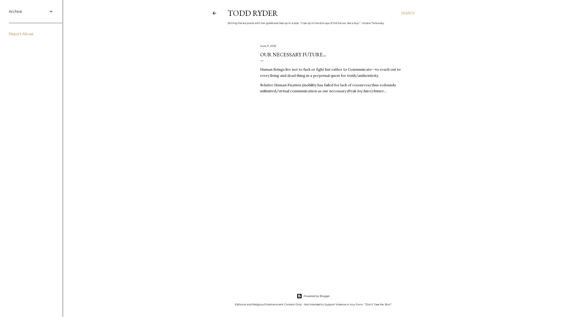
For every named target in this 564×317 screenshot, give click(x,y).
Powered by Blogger (317, 296)
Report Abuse (21, 34)
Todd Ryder (253, 13)
